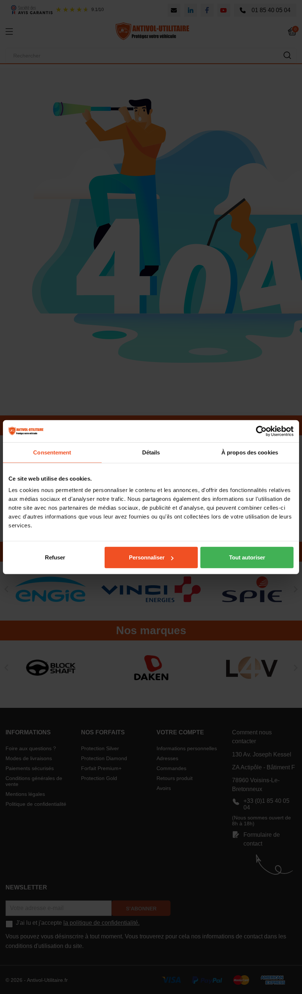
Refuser (55, 557)
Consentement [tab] (52, 452)
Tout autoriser (247, 557)
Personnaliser (147, 557)
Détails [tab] (151, 452)
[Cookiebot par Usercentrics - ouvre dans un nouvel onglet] (261, 430)
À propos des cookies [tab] (249, 452)
